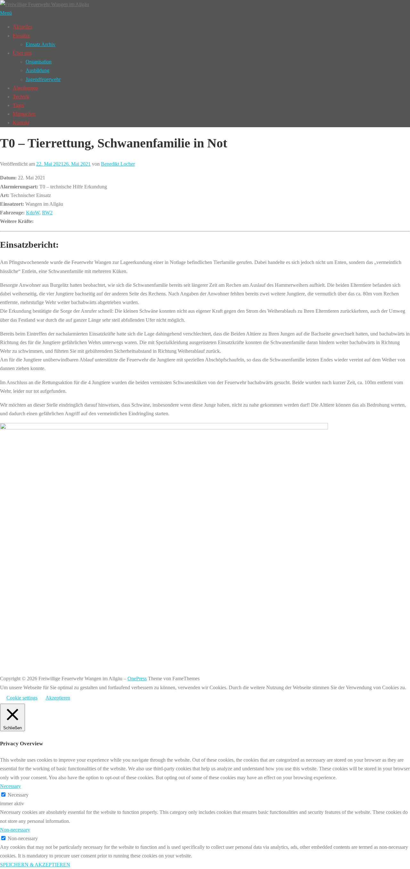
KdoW (32, 212)
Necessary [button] (10, 786)
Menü (6, 13)
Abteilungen (25, 88)
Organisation (39, 61)
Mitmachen (24, 114)
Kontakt (21, 122)
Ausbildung (37, 70)
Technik (21, 96)
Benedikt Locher (118, 164)
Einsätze (21, 35)
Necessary (18, 795)
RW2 (47, 212)
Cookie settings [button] (21, 697)
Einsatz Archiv (40, 44)
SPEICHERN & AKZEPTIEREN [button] (35, 864)
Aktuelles (22, 26)
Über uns (22, 53)
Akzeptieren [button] (57, 697)
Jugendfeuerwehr (43, 79)
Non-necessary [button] (15, 829)
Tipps (18, 105)
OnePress (137, 678)
